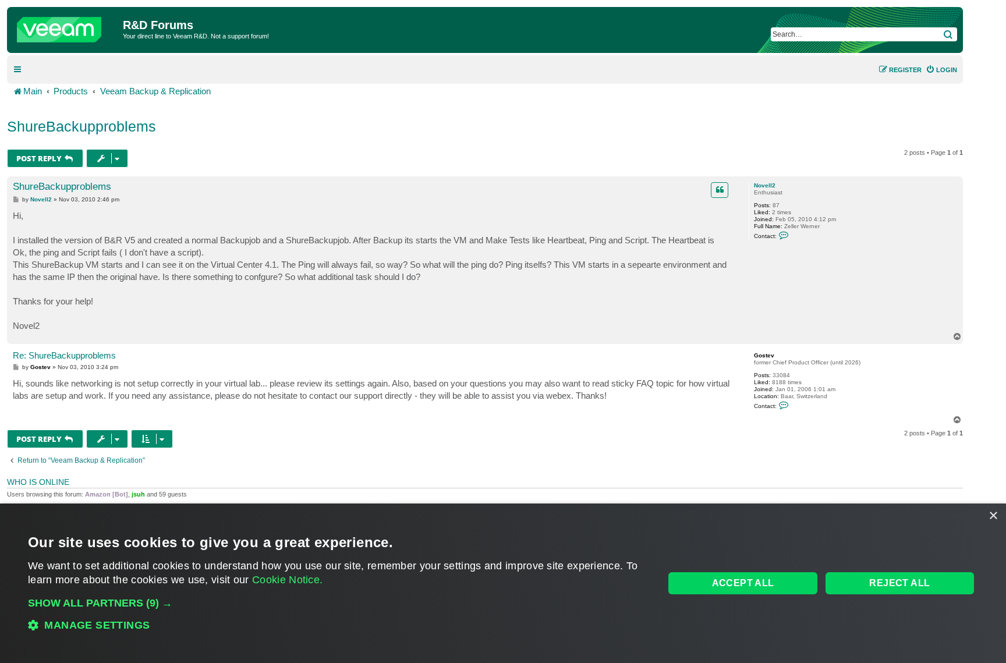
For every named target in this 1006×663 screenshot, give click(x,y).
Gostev (764, 355)
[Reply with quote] (719, 189)
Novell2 (764, 185)
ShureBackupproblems (81, 126)
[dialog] (503, 583)
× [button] (993, 516)
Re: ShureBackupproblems (64, 355)
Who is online (38, 482)
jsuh (138, 494)
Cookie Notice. (287, 580)
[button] (337, 603)
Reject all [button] (899, 583)
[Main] (66, 27)
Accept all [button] (743, 583)
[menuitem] (941, 70)
